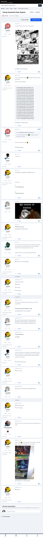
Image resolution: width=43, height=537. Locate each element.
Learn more (2, 1)
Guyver (17, 15)
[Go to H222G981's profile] (3, 15)
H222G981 (6, 15)
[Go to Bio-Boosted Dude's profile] (8, 423)
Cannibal (8, 82)
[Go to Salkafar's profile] (8, 156)
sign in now (27, 507)
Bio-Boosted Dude (8, 427)
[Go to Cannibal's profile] (8, 77)
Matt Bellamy (8, 249)
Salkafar (8, 160)
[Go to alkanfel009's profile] (8, 204)
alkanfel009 (7, 208)
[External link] (19, 334)
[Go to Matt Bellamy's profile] (8, 245)
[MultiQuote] (16, 72)
